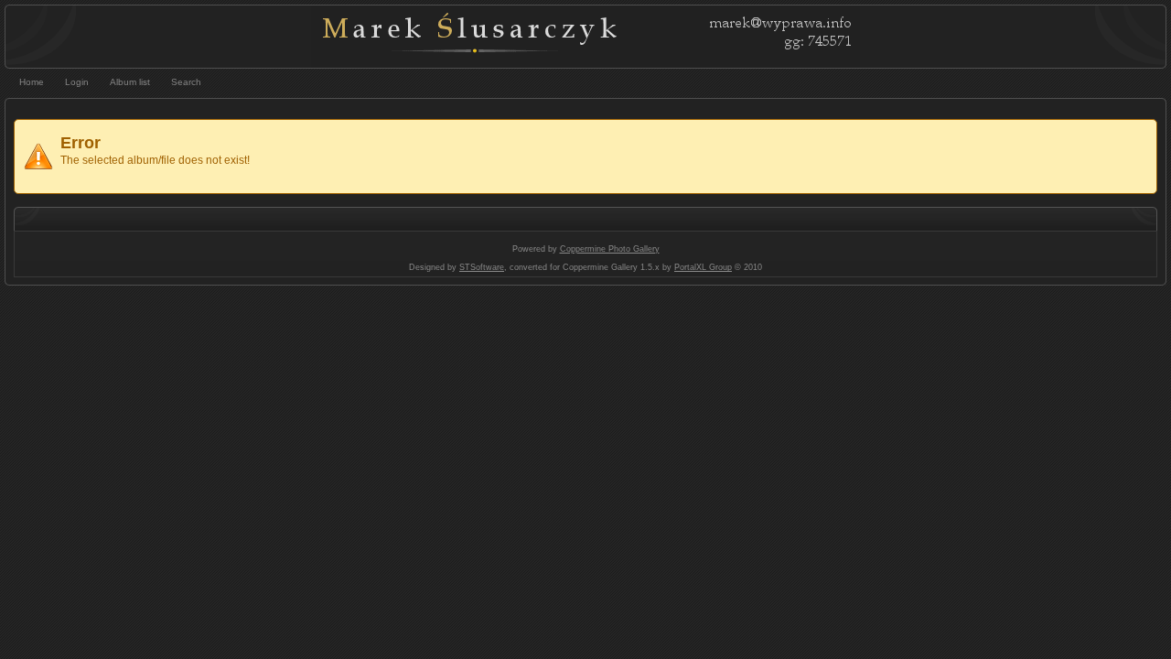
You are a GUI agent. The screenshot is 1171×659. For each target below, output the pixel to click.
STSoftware (481, 267)
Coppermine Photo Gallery (610, 249)
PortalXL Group (703, 267)
